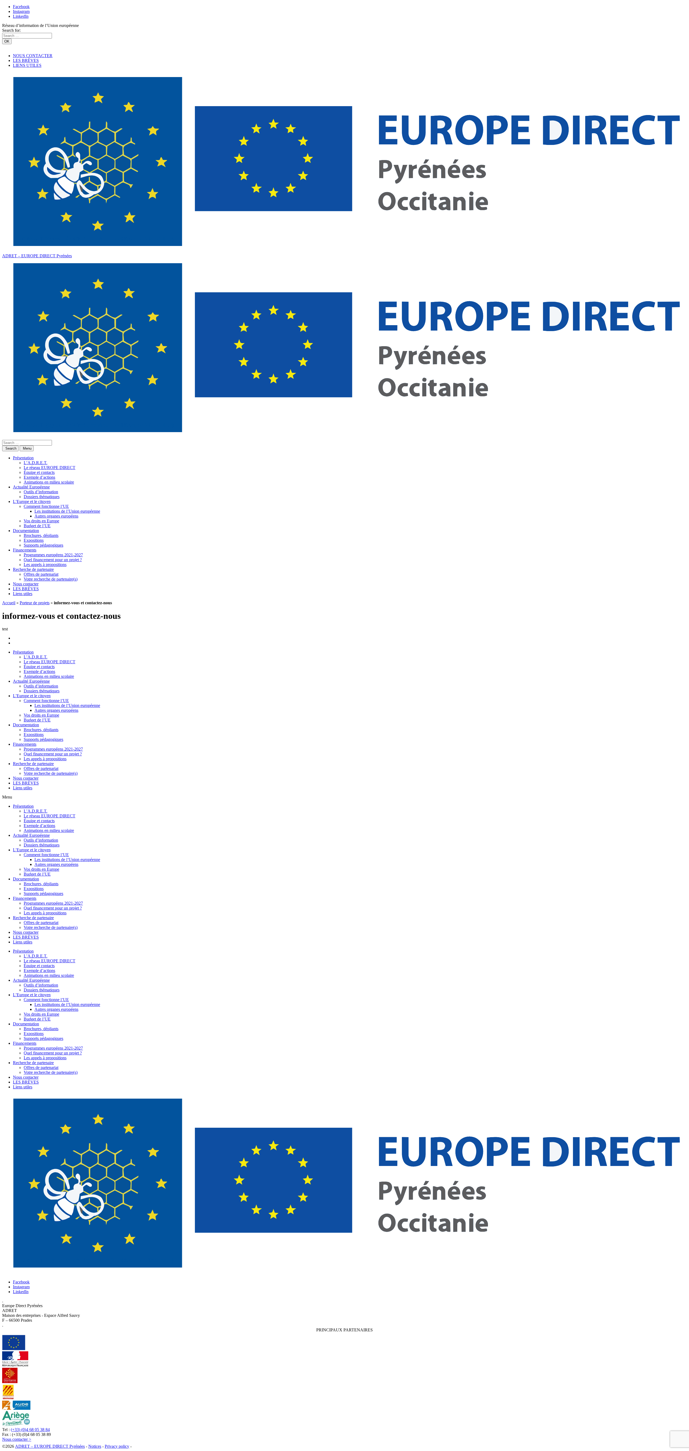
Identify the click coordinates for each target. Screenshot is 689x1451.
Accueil (8, 602)
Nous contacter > (16, 1439)
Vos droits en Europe (41, 521)
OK (6, 41)
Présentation (23, 458)
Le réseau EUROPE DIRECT (49, 467)
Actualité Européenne (31, 487)
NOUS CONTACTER (32, 55)
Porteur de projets (35, 602)
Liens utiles (22, 593)
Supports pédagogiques (43, 545)
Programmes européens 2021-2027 (53, 555)
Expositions (34, 540)
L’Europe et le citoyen (32, 501)
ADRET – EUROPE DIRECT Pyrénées (37, 256)
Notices (94, 1446)
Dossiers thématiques (41, 496)
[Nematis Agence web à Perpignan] (145, 1446)
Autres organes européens (56, 516)
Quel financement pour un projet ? (53, 559)
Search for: (11, 30)
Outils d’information (41, 492)
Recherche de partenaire (33, 569)
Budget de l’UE (37, 525)
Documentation (26, 530)
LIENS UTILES (27, 65)
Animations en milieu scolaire (49, 482)
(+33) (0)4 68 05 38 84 (30, 1429)
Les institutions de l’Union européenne (67, 511)
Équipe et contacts (39, 472)
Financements (24, 550)
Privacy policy (117, 1446)
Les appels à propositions (45, 564)
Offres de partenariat (41, 574)
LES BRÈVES (26, 60)
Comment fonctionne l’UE (46, 506)
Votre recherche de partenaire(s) (51, 579)
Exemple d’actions (39, 477)
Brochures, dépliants (41, 535)
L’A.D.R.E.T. (35, 462)
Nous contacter (25, 584)
